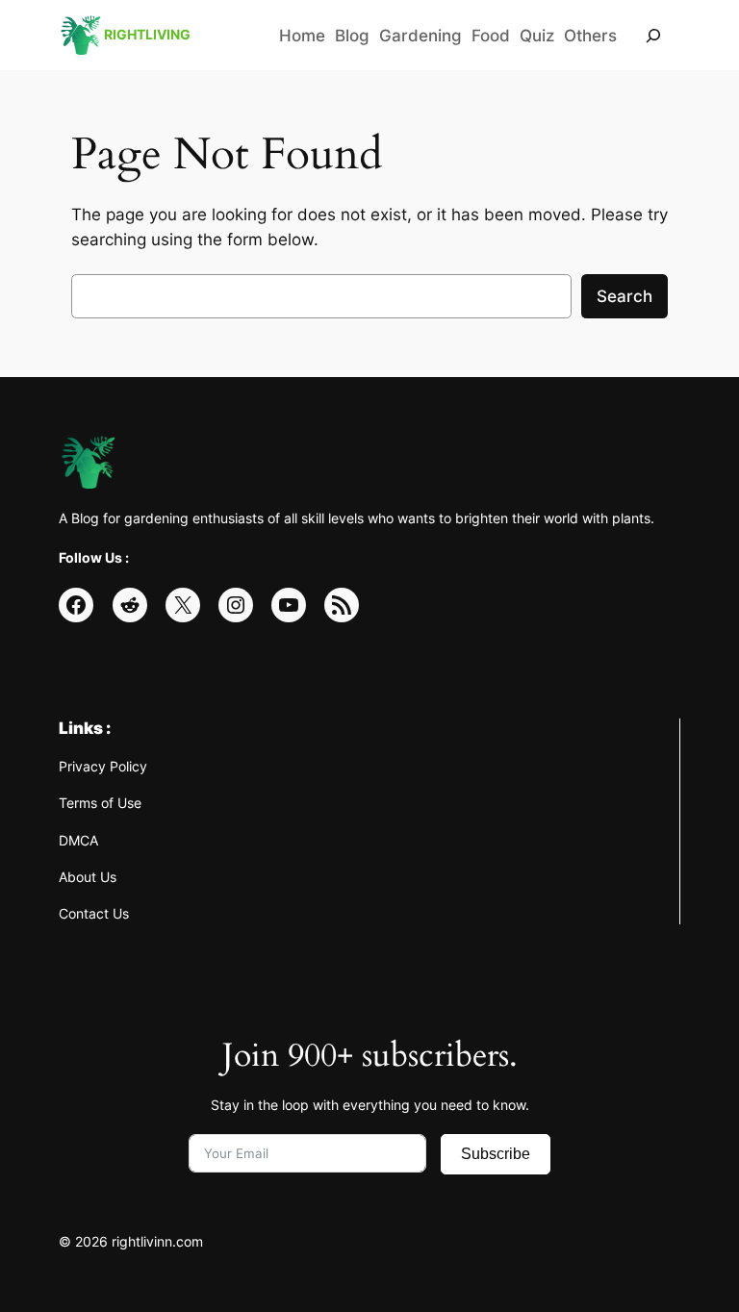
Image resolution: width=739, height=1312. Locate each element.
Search (624, 296)
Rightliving (147, 34)
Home (302, 35)
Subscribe (495, 1154)
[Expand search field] (653, 35)
